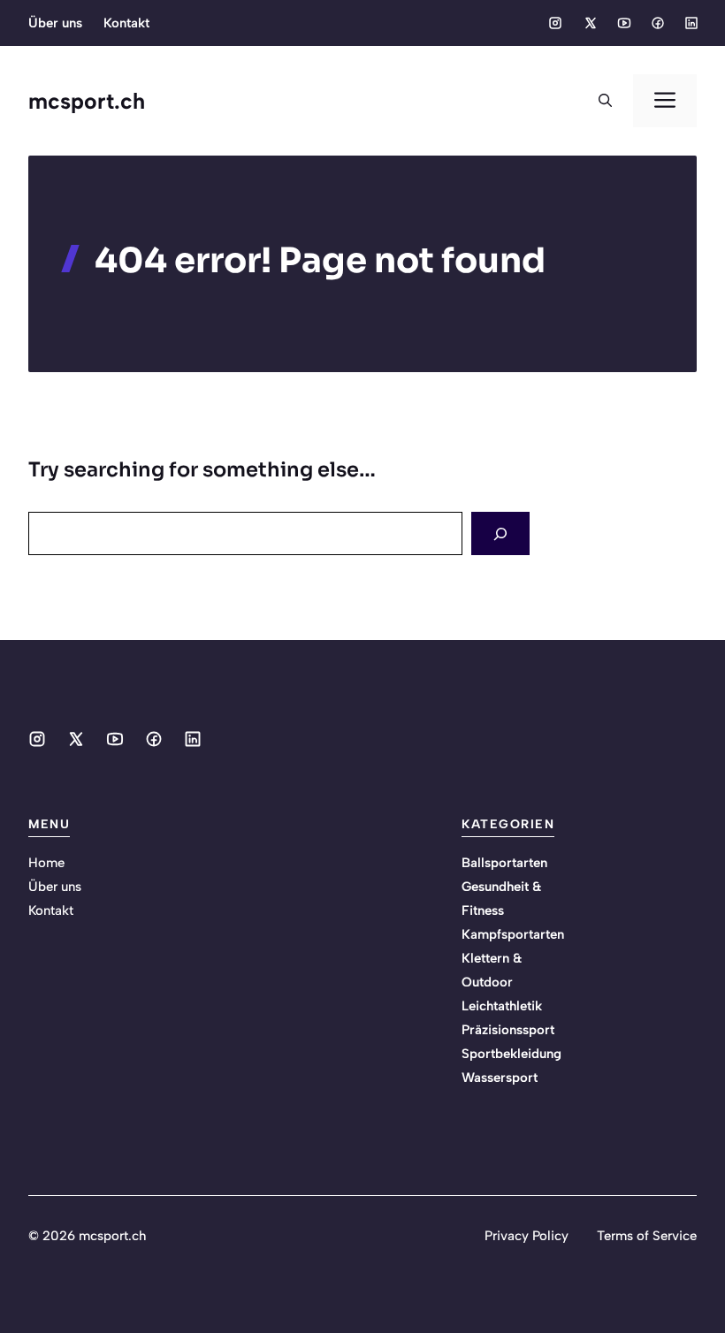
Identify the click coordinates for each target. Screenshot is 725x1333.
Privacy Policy (527, 1236)
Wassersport (500, 1077)
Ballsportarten (504, 863)
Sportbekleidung (511, 1054)
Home (46, 863)
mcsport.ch (86, 101)
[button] (605, 100)
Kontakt (126, 23)
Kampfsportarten (513, 934)
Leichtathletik (502, 1006)
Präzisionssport (508, 1030)
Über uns (55, 23)
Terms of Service (647, 1236)
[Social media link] (555, 23)
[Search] (500, 533)
